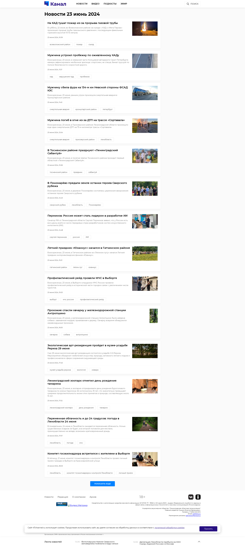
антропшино (82, 334)
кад (51, 77)
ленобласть (106, 139)
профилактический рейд (92, 299)
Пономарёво (95, 205)
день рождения (86, 408)
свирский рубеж (58, 205)
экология (81, 370)
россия (76, 237)
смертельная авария (59, 109)
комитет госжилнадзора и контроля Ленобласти (90, 473)
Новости (81, 4)
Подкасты (110, 4)
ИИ (87, 237)
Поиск (194, 4)
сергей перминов (58, 237)
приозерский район (85, 139)
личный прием (126, 473)
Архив (93, 497)
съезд (91, 44)
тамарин (104, 408)
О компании (78, 497)
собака (67, 334)
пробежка (84, 77)
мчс (81, 443)
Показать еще (102, 483)
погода (70, 443)
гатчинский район (58, 267)
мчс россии (68, 299)
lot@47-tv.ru (197, 514)
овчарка (53, 334)
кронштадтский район (86, 109)
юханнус (92, 267)
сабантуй (92, 172)
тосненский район (58, 172)
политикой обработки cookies (169, 527)
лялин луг (77, 267)
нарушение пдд (66, 77)
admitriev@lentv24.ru (193, 515)
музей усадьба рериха (60, 370)
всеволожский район (60, 44)
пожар (79, 44)
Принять (208, 529)
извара (95, 370)
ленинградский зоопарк (61, 408)
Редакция (63, 497)
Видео (95, 4)
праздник (77, 172)
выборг (53, 299)
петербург (108, 109)
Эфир (124, 4)
